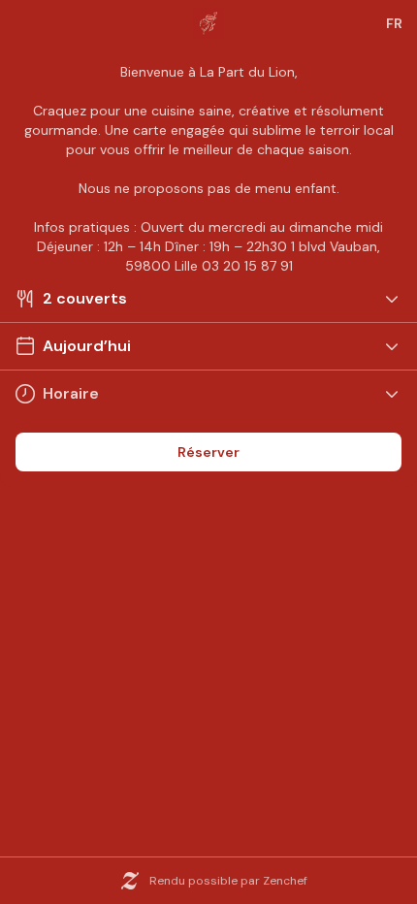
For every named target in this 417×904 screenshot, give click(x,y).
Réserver (208, 452)
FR (394, 23)
